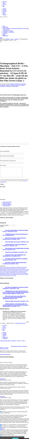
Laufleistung (23, 83)
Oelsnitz (20, 273)
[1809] (10, 41)
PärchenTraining (2, 274)
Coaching (22, 267)
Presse (4, 13)
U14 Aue (11, 275)
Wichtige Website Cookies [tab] (5, 380)
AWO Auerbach (5, 267)
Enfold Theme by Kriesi (20, 323)
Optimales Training (14, 85)
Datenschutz (2, 378)
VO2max (14, 275)
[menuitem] (16, 8)
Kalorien (1, 270)
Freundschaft (9, 269)
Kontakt (4, 8)
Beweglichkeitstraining (12, 267)
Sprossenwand (21, 274)
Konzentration (9, 270)
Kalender (5, 11)
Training (1, 275)
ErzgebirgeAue (10, 268)
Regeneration (22, 85)
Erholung (6, 268)
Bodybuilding (18, 267)
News (4, 12)
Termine (4, 9)
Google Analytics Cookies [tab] (5, 397)
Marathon (8, 85)
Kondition (4, 270)
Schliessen (2, 428)
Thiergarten (26, 274)
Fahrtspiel (15, 268)
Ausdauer (12, 83)
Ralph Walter (15, 86)
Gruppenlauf (17, 269)
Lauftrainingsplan (3, 273)
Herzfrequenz (17, 83)
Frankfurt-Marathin (22, 268)
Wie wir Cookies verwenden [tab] (6, 362)
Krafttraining (21, 270)
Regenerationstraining (13, 274)
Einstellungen (8, 354)
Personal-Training (25, 273)
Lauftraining (2, 85)
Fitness (18, 268)
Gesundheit (13, 269)
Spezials (4, 14)
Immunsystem (21, 269)
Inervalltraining (26, 269)
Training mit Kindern (6, 275)
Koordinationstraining (14, 270)
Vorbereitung (3, 86)
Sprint (18, 274)
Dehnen (25, 267)
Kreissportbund (25, 270)
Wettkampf (8, 86)
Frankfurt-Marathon (3, 269)
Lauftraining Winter (9, 273)
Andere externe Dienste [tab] (5, 412)
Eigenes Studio (2, 268)
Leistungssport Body (15, 273)
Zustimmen (2, 354)
